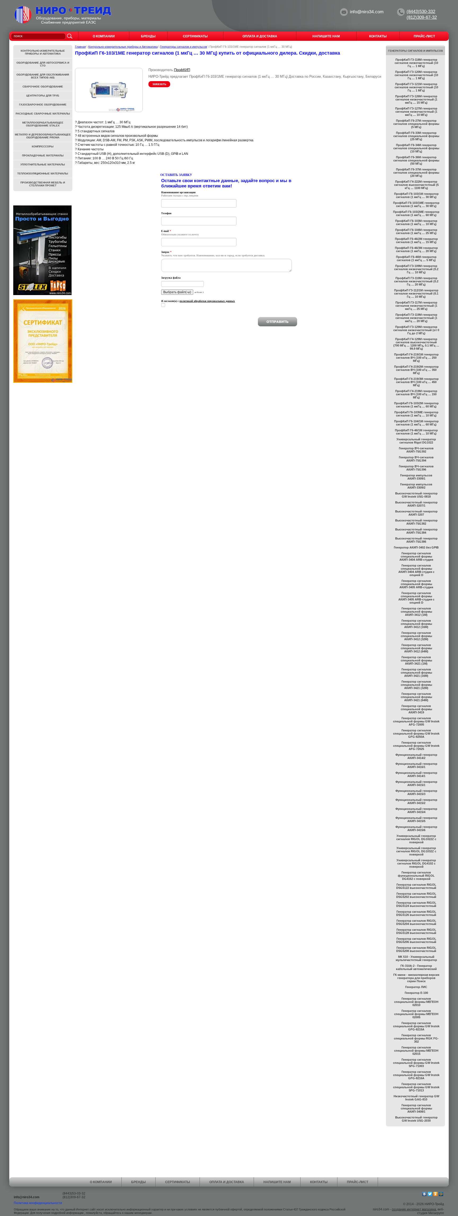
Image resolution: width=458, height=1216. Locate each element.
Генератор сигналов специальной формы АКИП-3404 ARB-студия (416, 556)
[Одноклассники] (435, 1194)
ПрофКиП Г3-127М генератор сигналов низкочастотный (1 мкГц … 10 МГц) (416, 111)
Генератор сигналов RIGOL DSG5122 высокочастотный (416, 886)
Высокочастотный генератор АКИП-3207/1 (416, 504)
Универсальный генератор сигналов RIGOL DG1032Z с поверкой (416, 851)
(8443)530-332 (421, 11)
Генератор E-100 (416, 992)
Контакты (319, 1182)
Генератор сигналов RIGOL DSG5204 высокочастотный (416, 922)
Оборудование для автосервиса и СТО (42, 64)
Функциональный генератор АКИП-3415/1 (416, 783)
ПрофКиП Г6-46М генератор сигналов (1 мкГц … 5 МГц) (416, 258)
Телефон (166, 213)
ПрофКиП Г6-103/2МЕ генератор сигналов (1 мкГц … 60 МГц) (416, 213)
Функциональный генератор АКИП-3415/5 (416, 819)
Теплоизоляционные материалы (42, 173)
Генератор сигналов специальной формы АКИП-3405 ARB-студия (416, 584)
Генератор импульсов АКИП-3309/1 (416, 477)
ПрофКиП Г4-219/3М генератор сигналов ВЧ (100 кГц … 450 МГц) (416, 382)
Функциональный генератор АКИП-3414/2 (416, 756)
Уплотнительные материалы (42, 164)
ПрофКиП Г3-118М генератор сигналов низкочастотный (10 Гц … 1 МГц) (416, 63)
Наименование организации (178, 192)
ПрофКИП (182, 70)
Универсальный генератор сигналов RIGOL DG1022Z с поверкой (416, 839)
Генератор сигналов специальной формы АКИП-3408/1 (416, 1108)
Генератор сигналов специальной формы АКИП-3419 (416, 709)
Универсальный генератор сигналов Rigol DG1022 (416, 441)
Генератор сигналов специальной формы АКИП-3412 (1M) (416, 611)
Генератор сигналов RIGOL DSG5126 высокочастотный (416, 913)
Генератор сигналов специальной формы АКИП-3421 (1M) (416, 660)
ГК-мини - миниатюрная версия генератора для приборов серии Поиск (416, 978)
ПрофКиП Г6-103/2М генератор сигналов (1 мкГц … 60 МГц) (416, 405)
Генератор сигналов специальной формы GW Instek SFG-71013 (416, 1087)
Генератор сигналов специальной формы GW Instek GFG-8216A (416, 1075)
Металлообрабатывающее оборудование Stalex (42, 124)
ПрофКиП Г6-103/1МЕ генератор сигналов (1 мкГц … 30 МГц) (416, 204)
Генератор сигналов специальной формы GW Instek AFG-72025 (416, 745)
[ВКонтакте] (424, 1194)
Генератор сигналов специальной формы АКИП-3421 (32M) (416, 685)
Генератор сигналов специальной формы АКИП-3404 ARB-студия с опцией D (416, 570)
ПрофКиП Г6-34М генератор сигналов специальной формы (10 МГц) (416, 148)
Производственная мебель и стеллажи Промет (42, 184)
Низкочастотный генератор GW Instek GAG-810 (416, 1098)
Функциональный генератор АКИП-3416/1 (416, 765)
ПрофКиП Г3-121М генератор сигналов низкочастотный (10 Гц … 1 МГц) (416, 87)
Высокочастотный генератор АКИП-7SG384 (416, 531)
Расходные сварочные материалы (43, 113)
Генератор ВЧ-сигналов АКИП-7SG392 (416, 450)
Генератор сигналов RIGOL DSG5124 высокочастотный (416, 904)
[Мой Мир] (441, 1194)
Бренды (138, 1182)
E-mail (166, 231)
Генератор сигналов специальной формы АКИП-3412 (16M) (416, 624)
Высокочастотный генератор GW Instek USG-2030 (416, 1119)
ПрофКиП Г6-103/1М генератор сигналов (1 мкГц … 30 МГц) (416, 195)
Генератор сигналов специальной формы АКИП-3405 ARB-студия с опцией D (416, 597)
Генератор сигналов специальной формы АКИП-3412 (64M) (416, 648)
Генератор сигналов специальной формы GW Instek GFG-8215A (416, 1026)
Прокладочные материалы (43, 155)
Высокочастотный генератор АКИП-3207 (416, 513)
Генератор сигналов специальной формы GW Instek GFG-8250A (416, 733)
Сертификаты (177, 1182)
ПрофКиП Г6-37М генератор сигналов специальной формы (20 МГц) (416, 172)
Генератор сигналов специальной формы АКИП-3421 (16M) (416, 672)
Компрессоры (43, 146)
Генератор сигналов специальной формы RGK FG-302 (416, 1038)
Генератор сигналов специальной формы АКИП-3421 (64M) (416, 697)
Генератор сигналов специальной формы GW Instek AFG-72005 (416, 721)
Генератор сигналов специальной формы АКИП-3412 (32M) (416, 636)
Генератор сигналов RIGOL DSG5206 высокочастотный (416, 940)
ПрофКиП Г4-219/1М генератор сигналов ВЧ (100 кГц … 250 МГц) (416, 357)
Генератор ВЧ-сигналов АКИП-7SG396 (416, 468)
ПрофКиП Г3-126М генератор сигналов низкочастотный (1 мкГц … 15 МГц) (416, 99)
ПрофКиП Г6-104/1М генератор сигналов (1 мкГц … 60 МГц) (416, 423)
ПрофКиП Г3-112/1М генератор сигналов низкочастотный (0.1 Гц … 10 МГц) (416, 293)
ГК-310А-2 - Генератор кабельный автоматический (416, 967)
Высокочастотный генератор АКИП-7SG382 (416, 522)
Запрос (166, 252)
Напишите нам (277, 1182)
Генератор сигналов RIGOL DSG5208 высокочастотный (416, 949)
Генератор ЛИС (416, 987)
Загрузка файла (170, 277)
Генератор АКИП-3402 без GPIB (416, 547)
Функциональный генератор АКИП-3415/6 (416, 828)
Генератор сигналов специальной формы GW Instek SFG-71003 (416, 1063)
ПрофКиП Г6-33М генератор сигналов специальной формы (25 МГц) (416, 136)
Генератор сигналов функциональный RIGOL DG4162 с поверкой (416, 875)
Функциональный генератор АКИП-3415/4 (416, 810)
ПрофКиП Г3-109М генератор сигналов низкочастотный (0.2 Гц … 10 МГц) (416, 269)
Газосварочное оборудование (43, 104)
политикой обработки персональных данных (207, 301)
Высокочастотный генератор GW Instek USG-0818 (416, 495)
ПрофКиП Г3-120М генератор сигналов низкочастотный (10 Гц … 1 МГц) (416, 75)
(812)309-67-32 (422, 17)
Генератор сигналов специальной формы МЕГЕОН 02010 (416, 1002)
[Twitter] (430, 1194)
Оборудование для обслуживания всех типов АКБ (42, 76)
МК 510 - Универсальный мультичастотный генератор (416, 958)
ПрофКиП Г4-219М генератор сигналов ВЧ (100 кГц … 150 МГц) (416, 394)
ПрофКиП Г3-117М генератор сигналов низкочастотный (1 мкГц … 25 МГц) (416, 305)
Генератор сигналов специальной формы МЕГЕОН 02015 (416, 1050)
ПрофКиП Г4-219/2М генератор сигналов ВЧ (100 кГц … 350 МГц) (416, 370)
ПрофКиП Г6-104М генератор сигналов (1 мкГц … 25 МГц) (416, 231)
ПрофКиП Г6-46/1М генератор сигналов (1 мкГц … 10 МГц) (416, 432)
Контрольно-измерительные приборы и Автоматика (123, 46)
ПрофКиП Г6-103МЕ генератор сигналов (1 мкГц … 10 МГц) (416, 414)
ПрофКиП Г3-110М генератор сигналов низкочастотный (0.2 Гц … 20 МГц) (416, 281)
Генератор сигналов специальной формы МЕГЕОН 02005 (416, 1014)
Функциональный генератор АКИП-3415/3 (416, 792)
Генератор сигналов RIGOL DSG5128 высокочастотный (416, 931)
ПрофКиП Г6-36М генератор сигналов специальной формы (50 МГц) (416, 160)
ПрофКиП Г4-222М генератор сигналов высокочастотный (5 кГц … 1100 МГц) (416, 185)
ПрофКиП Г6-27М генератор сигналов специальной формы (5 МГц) (416, 124)
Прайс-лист (357, 1182)
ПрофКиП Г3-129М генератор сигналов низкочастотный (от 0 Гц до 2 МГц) (416, 330)
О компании (101, 1182)
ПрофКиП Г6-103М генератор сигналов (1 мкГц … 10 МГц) (416, 222)
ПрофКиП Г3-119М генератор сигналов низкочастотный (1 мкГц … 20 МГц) (416, 318)
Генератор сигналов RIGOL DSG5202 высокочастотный (416, 895)
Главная (80, 46)
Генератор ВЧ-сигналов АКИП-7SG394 (416, 459)
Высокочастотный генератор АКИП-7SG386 (416, 540)
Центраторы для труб (42, 95)
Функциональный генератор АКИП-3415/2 (416, 801)
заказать (159, 84)
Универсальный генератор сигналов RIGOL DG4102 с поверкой (416, 863)
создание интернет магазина (414, 1209)
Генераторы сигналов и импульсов (183, 46)
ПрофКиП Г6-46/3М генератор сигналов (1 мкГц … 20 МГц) (416, 249)
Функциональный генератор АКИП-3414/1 (416, 774)
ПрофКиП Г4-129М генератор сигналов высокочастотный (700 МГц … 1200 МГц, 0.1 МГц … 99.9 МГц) (416, 343)
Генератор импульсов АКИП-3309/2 (416, 486)
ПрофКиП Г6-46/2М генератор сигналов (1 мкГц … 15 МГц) (416, 240)
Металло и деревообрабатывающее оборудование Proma (43, 136)
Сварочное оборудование (43, 86)
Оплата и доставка (226, 1182)
